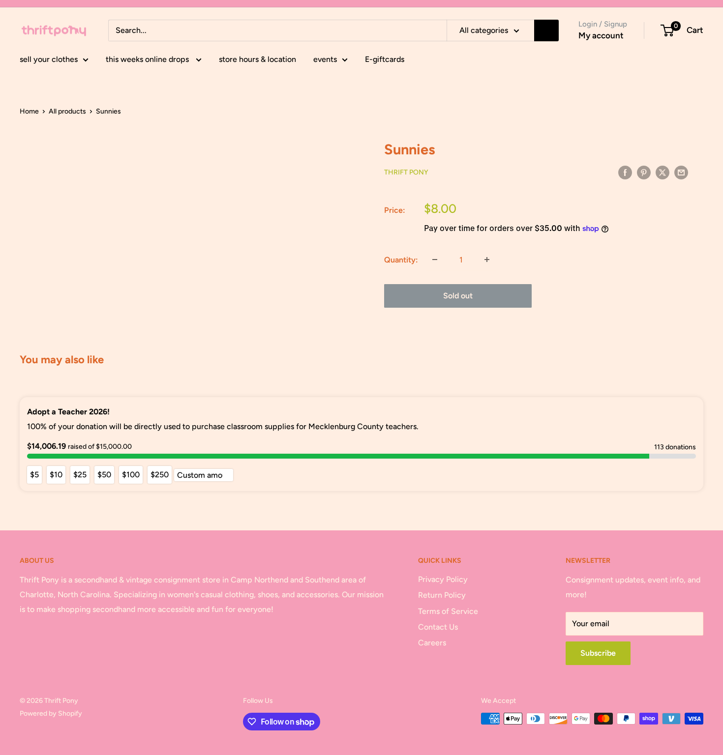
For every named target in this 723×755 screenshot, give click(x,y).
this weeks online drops (148, 59)
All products (67, 111)
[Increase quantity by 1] (487, 259)
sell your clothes (49, 59)
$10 (56, 474)
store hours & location (257, 59)
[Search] (546, 30)
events (325, 59)
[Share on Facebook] (625, 172)
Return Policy (442, 595)
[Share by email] (681, 172)
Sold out (458, 295)
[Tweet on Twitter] (662, 172)
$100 (131, 474)
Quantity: (401, 259)
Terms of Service (448, 611)
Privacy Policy (443, 579)
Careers (432, 642)
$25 (80, 474)
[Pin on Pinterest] (644, 172)
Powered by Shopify (51, 713)
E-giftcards (384, 59)
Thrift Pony (406, 172)
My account (601, 35)
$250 (160, 474)
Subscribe (598, 653)
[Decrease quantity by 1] (434, 259)
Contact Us (438, 627)
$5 (34, 474)
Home (29, 111)
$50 (104, 474)
